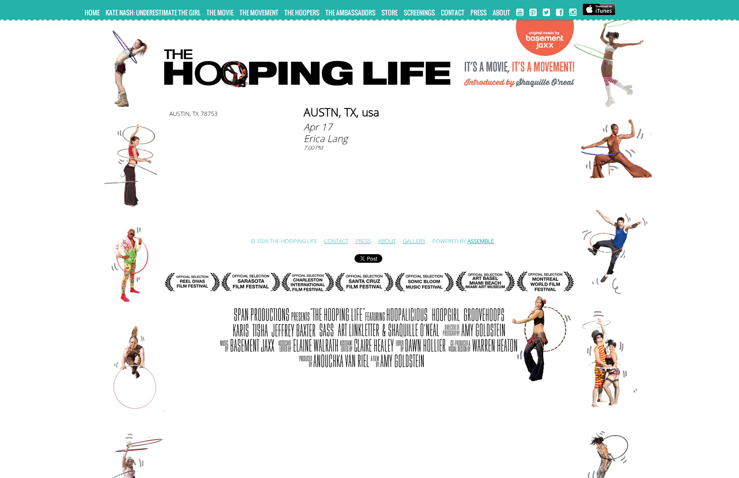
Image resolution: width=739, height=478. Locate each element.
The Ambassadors (350, 12)
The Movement (258, 12)
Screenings (419, 12)
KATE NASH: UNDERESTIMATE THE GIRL (153, 12)
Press (478, 12)
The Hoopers (301, 12)
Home (92, 12)
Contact (452, 12)
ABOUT (501, 12)
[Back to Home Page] (369, 64)
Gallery (414, 241)
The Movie (220, 12)
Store (389, 12)
